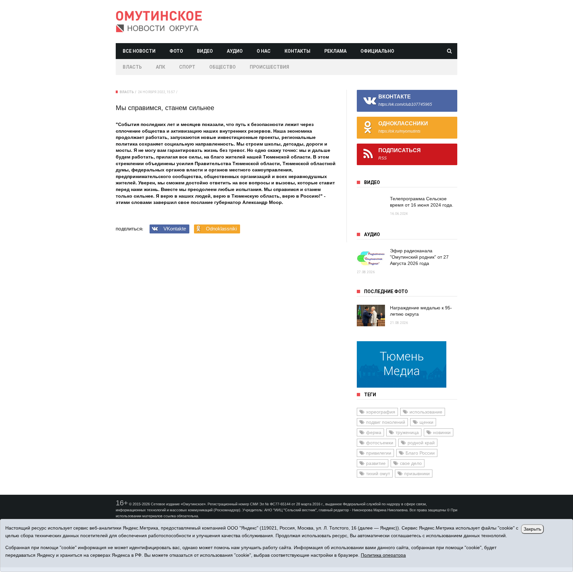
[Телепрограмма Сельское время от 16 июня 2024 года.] (371, 206)
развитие (376, 463)
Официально (377, 51)
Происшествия (269, 67)
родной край (421, 442)
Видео (205, 51)
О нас (264, 51)
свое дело (411, 463)
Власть (132, 67)
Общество (222, 67)
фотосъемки (379, 442)
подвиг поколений (385, 422)
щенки (426, 422)
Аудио (235, 51)
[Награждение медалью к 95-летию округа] (371, 315)
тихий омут (378, 473)
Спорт (187, 67)
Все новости (139, 51)
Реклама (335, 51)
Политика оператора (383, 555)
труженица (407, 432)
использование (426, 411)
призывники (417, 473)
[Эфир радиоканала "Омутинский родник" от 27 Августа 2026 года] (371, 258)
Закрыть (532, 529)
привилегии (378, 453)
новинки (442, 432)
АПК (160, 67)
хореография (380, 411)
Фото (176, 51)
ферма (373, 432)
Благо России (420, 453)
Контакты (297, 51)
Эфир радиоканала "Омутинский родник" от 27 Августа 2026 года (419, 257)
